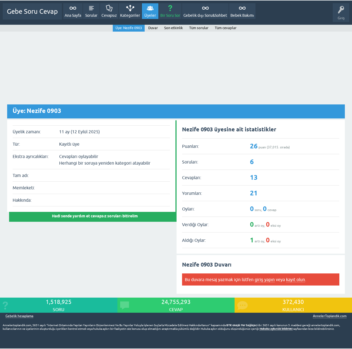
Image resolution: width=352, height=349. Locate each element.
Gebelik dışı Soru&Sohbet (205, 15)
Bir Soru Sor (170, 15)
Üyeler (150, 15)
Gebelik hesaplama (19, 316)
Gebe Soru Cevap (32, 11)
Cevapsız (109, 15)
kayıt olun (295, 279)
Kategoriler (130, 15)
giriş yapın (265, 279)
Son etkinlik (173, 28)
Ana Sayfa (73, 15)
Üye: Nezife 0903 (129, 28)
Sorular (91, 15)
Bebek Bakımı (242, 15)
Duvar (153, 28)
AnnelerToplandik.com (329, 316)
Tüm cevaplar (226, 28)
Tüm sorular (198, 28)
